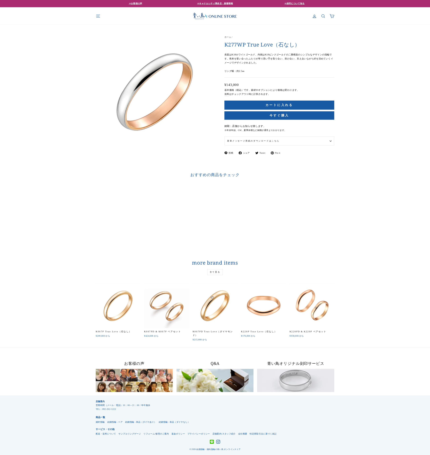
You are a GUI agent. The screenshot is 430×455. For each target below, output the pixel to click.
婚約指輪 (100, 422)
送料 (226, 94)
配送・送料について (106, 434)
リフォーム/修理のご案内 (156, 434)
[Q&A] (215, 380)
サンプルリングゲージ (129, 434)
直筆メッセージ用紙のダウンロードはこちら (253, 141)
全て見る (215, 272)
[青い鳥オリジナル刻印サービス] (295, 380)
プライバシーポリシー (198, 434)
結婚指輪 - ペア (115, 422)
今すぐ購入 (279, 115)
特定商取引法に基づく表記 (263, 434)
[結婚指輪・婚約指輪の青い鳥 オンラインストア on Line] (212, 442)
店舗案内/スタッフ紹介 (224, 434)
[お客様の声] (134, 380)
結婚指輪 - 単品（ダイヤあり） (140, 422)
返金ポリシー (178, 434)
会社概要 (242, 434)
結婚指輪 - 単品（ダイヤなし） (174, 422)
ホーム (227, 37)
